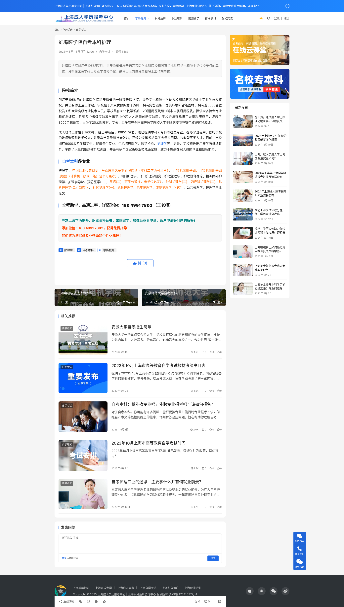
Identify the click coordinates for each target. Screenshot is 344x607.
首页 (127, 18)
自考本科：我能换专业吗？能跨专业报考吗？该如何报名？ (163, 404)
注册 (286, 18)
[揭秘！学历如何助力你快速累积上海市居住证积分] (243, 233)
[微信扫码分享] (80, 601)
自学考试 (104, 51)
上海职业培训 (192, 588)
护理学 (162, 144)
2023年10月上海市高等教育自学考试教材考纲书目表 (158, 365)
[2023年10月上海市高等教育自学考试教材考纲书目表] (83, 378)
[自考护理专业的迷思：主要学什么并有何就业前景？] (83, 494)
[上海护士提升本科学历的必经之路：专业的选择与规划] (243, 289)
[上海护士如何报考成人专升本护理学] (243, 270)
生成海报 (68, 601)
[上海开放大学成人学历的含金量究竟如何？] (243, 158)
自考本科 (70, 161)
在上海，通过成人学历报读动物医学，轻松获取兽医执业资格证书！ (270, 120)
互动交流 (227, 18)
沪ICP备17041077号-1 (183, 594)
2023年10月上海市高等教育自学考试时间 (148, 443)
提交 (213, 558)
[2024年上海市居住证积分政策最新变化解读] (243, 140)
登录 (277, 18)
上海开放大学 (103, 588)
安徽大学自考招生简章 (131, 327)
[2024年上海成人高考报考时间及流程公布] (243, 195)
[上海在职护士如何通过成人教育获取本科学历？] (243, 251)
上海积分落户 (170, 588)
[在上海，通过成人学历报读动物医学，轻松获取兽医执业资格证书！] (243, 121)
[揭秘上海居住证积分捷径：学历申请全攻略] (243, 214)
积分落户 (160, 18)
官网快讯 (210, 18)
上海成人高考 (125, 588)
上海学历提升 (81, 588)
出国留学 (193, 18)
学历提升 (140, 18)
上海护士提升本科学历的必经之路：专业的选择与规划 (270, 288)
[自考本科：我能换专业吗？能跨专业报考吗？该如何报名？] (83, 416)
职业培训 (177, 18)
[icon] (250, 591)
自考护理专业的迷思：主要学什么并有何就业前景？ (157, 482)
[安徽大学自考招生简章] (83, 339)
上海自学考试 (148, 588)
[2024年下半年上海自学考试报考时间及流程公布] (243, 177)
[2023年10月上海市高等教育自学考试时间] (83, 455)
